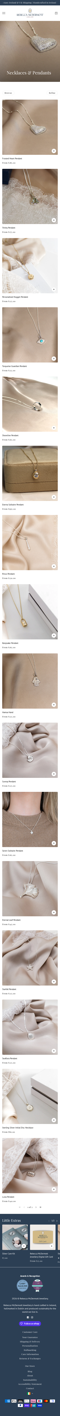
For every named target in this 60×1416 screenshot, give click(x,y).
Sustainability (30, 1380)
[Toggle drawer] (3, 13)
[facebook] (28, 1317)
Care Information (30, 1354)
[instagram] (32, 1317)
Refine (52, 93)
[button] (36, 1207)
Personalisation (30, 1345)
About (30, 1375)
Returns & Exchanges (30, 1358)
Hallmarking (30, 1350)
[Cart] (56, 13)
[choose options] (54, 151)
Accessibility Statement (30, 1384)
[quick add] (24, 1246)
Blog (30, 1371)
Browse (8, 93)
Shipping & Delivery (30, 1341)
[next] (56, 1220)
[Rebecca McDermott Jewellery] (30, 13)
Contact (30, 1388)
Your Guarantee (30, 1337)
